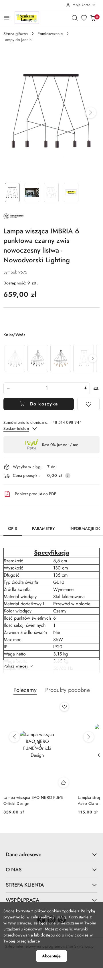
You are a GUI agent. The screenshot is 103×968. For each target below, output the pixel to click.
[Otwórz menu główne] (6, 17)
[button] (90, 112)
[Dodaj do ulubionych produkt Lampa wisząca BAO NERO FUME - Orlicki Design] (64, 706)
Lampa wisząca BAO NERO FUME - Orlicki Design (34, 800)
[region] (51, 358)
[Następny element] (93, 358)
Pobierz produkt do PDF (35, 494)
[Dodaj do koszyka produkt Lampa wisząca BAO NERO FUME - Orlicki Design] (63, 782)
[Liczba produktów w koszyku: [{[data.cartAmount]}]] (93, 17)
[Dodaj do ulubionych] (88, 404)
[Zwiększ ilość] (85, 388)
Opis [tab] (12, 528)
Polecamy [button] (25, 690)
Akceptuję (51, 956)
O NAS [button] (13, 869)
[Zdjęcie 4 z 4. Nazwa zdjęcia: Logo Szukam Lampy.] (71, 192)
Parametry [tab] (43, 528)
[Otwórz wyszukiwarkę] (75, 17)
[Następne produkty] (89, 737)
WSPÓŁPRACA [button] (22, 900)
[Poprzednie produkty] (14, 737)
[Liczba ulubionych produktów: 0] (84, 17)
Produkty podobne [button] (67, 690)
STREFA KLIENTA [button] (25, 885)
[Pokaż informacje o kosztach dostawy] (68, 476)
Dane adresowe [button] (23, 854)
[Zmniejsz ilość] (8, 388)
